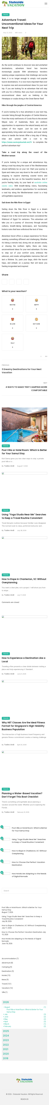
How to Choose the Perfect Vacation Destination (28, 863)
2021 (5, 1049)
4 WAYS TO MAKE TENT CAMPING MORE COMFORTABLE (26, 388)
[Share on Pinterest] (19, 281)
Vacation (5, 988)
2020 (6, 1053)
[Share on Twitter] (11, 281)
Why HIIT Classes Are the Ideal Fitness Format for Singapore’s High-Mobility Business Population (23, 726)
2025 (6, 1031)
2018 (5, 1058)
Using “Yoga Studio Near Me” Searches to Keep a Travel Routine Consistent (24, 516)
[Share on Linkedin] (26, 281)
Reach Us (24, 1099)
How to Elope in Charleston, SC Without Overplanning (24, 581)
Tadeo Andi (9, 466)
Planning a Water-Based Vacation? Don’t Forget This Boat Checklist (22, 795)
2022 (6, 1044)
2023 (6, 1040)
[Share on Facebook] (4, 281)
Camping (6, 967)
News (4, 979)
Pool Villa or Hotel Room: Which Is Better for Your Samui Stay (24, 451)
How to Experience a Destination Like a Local (23, 659)
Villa (3, 992)
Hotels (4, 975)
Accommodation (9, 958)
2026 (6, 1002)
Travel (5, 15)
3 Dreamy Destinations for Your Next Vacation (22, 371)
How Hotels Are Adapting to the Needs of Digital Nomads (29, 875)
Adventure (6, 963)
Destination (6, 971)
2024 (6, 1035)
